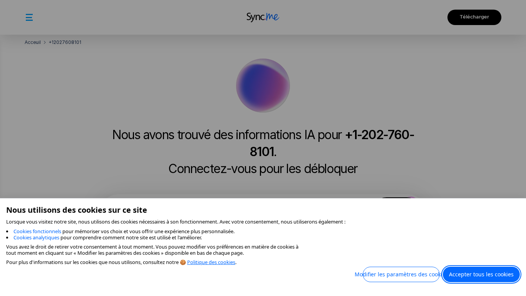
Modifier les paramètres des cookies (401, 274)
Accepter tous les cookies (481, 274)
